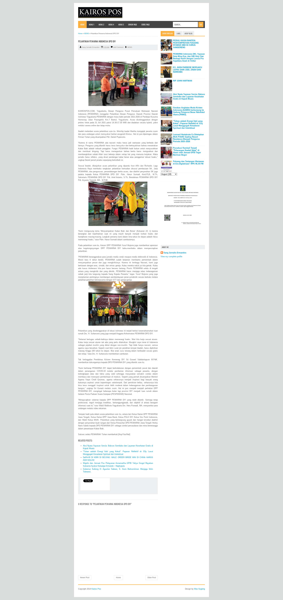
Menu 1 (91, 24)
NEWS (129, 47)
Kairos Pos (96, 589)
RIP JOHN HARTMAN (182, 81)
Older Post (151, 578)
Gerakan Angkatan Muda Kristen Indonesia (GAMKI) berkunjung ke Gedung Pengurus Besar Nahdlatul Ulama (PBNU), (189, 111)
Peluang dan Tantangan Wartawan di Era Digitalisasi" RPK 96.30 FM (188, 162)
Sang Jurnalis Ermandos (175, 253)
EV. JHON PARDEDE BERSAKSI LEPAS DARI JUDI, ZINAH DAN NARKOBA (187, 69)
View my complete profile (171, 256)
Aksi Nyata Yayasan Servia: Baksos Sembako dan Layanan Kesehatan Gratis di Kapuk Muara (189, 96)
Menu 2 (101, 24)
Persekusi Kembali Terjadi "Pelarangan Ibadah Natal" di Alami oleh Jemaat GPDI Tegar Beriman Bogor (187, 151)
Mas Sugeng (199, 589)
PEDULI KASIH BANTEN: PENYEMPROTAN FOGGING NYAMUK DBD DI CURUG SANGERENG (186, 44)
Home (82, 24)
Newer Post (84, 578)
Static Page (145, 24)
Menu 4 (111, 24)
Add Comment (118, 47)
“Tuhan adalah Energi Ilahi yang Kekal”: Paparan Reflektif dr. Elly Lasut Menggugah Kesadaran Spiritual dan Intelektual (188, 124)
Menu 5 (121, 24)
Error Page (132, 24)
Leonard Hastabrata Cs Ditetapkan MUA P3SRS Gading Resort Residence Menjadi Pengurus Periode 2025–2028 (188, 138)
